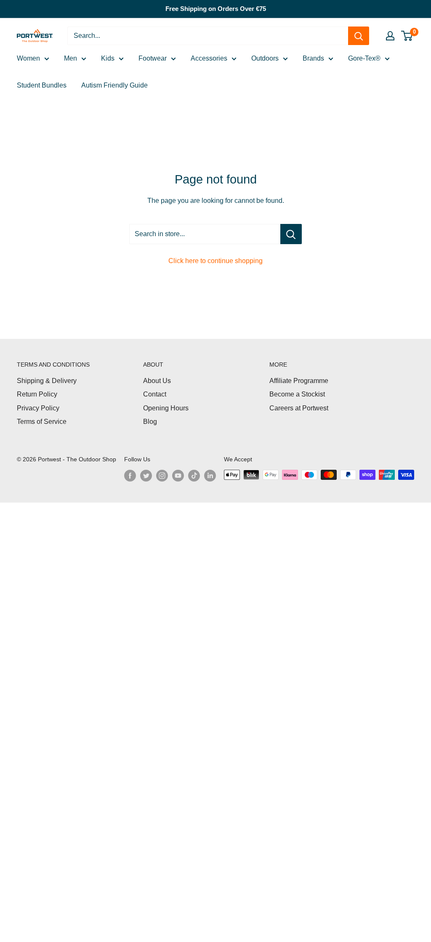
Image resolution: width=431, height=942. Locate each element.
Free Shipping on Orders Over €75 (215, 8)
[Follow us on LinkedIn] (210, 476)
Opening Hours (166, 408)
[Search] (358, 36)
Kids (107, 58)
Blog (150, 421)
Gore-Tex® (364, 58)
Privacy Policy (38, 408)
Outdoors (265, 58)
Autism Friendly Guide (114, 85)
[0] (407, 36)
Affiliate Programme (298, 380)
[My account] (390, 35)
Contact (154, 394)
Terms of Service (42, 421)
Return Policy (37, 394)
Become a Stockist (297, 394)
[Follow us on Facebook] (130, 476)
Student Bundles (42, 85)
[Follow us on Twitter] (146, 476)
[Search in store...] (291, 234)
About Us (157, 380)
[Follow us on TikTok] (194, 476)
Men (70, 58)
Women (28, 58)
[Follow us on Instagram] (162, 476)
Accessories (209, 58)
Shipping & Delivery (47, 380)
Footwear (152, 58)
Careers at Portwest (298, 408)
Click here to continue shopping (215, 260)
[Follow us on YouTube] (178, 476)
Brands (313, 58)
